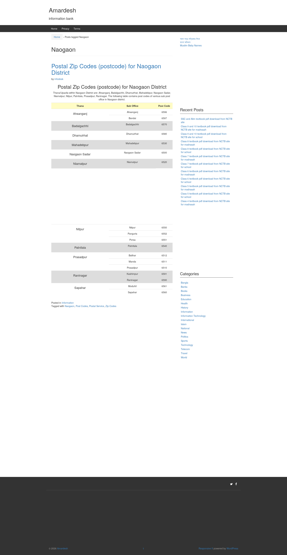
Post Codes (82, 306)
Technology (187, 345)
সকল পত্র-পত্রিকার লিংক (190, 38)
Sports (184, 340)
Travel (184, 353)
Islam (184, 324)
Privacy (65, 28)
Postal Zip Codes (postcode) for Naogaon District (106, 69)
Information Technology (193, 315)
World (184, 357)
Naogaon (69, 306)
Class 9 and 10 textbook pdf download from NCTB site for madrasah (204, 128)
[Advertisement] (104, 196)
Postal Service (96, 306)
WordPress (232, 548)
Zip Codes (110, 306)
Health (184, 303)
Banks (184, 286)
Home (54, 28)
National (185, 328)
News (184, 332)
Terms (77, 28)
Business (185, 295)
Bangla (184, 282)
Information (68, 302)
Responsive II (206, 548)
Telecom (185, 349)
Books (184, 291)
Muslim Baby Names (191, 45)
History (184, 307)
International (187, 320)
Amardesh (62, 10)
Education (186, 299)
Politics (184, 336)
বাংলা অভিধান (185, 42)
